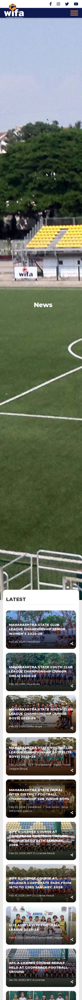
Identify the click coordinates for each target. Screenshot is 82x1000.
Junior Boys (34, 726)
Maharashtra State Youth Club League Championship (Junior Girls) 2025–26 (41, 671)
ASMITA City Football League (44, 937)
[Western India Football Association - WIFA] (14, 10)
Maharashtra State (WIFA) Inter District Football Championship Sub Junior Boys (39, 794)
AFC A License (35, 979)
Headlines (33, 641)
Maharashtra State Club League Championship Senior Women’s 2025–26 (37, 629)
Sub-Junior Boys (58, 806)
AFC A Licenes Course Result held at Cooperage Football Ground (38, 967)
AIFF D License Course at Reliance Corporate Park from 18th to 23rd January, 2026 (40, 882)
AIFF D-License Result (41, 853)
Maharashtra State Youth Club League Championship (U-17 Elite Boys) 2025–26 (41, 752)
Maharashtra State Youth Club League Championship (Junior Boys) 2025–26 (41, 714)
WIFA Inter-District (20, 810)
